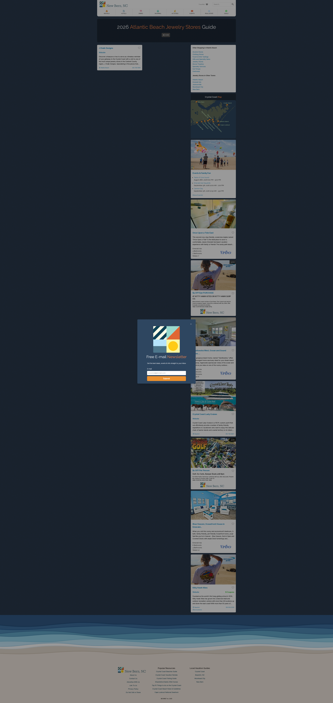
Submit (166, 378)
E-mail (149, 369)
